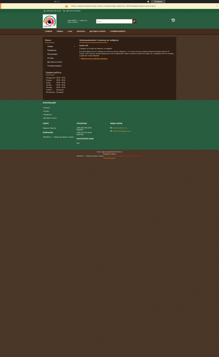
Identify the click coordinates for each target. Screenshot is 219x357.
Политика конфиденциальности (132, 156)
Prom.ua (119, 152)
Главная (48, 31)
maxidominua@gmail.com (121, 131)
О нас (70, 31)
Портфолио (51, 50)
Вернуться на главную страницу (94, 58)
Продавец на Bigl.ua (109, 154)
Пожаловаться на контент (112, 156)
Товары (60, 31)
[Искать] (134, 21)
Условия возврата (117, 31)
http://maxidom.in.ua (119, 128)
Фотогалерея (52, 54)
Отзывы (50, 58)
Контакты (81, 31)
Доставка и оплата (98, 31)
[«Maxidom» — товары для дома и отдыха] (54, 21)
